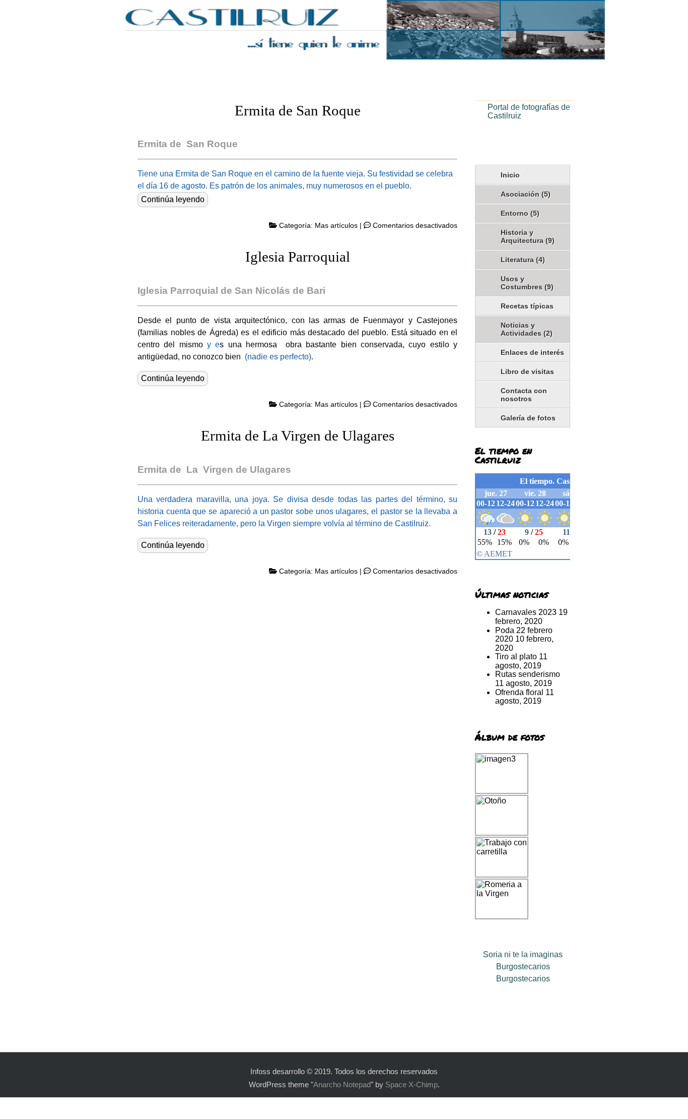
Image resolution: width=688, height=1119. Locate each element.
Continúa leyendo (172, 199)
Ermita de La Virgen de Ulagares (297, 435)
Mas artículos (336, 225)
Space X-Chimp (411, 1085)
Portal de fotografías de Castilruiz (529, 111)
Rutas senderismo (527, 674)
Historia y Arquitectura (528, 236)
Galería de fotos (528, 418)
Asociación (526, 194)
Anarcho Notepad (342, 1085)
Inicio (510, 175)
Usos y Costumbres (527, 283)
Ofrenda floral (519, 692)
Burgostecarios (523, 966)
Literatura (523, 260)
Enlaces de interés (532, 352)
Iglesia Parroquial (297, 256)
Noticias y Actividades (527, 329)
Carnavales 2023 (526, 612)
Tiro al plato (516, 656)
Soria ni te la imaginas (523, 954)
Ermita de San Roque (298, 110)
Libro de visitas (527, 371)
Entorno (520, 213)
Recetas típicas (527, 306)
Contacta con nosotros (524, 395)
